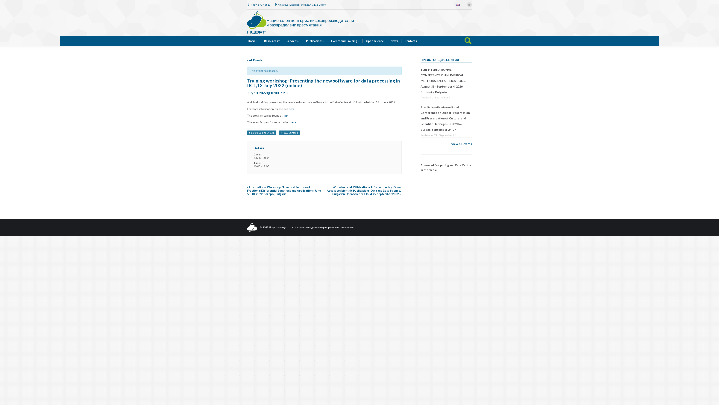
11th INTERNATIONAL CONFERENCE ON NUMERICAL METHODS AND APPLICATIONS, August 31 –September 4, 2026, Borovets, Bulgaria (443, 81)
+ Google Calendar (262, 133)
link (286, 115)
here (293, 122)
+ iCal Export (289, 133)
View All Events (461, 144)
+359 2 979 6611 (261, 4)
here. (292, 109)
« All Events (254, 60)
